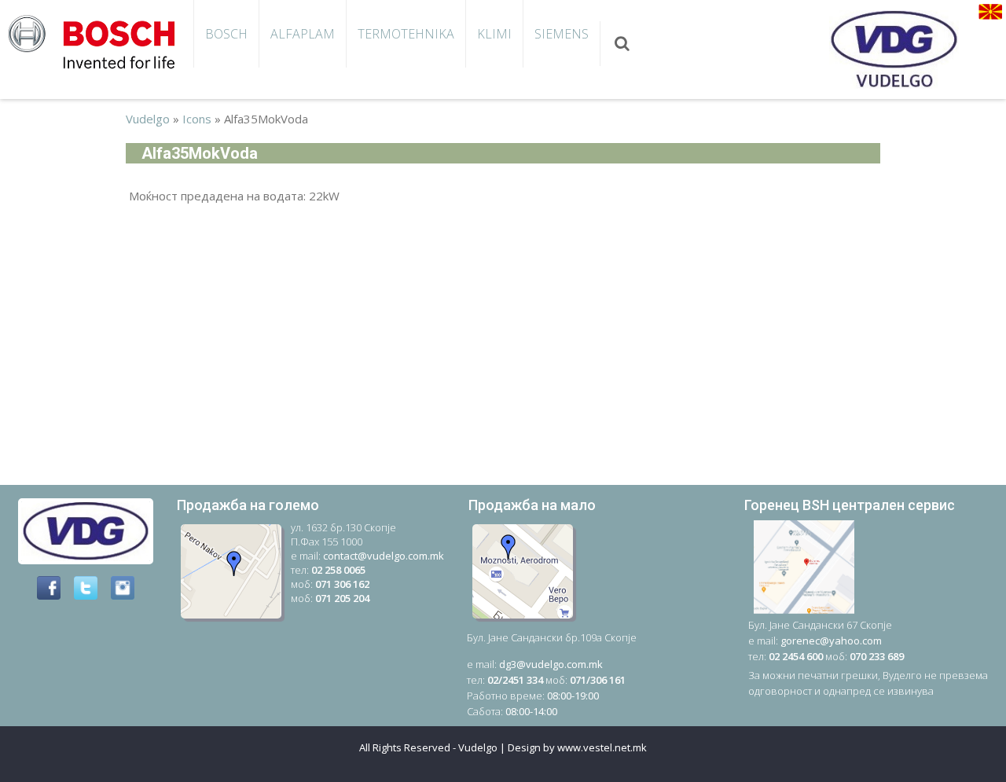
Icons (196, 119)
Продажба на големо (248, 505)
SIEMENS (561, 33)
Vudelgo (148, 119)
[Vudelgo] (96, 40)
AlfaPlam (302, 33)
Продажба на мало (532, 505)
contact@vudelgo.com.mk (383, 556)
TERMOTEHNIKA (406, 33)
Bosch (226, 33)
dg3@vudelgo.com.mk (551, 664)
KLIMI (494, 33)
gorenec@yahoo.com (831, 640)
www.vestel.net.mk (602, 747)
